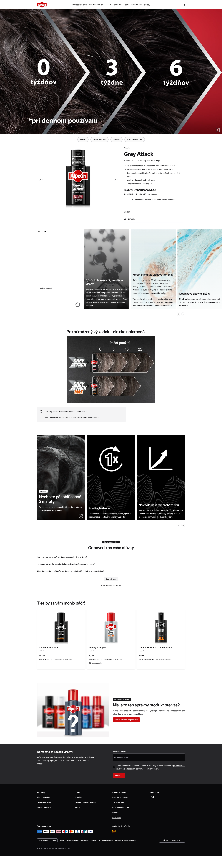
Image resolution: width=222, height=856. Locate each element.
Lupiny (115, 5)
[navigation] (111, 139)
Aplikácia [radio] (116, 139)
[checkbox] (114, 767)
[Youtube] (152, 797)
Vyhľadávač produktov (82, 5)
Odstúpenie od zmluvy (47, 840)
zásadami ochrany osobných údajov (142, 769)
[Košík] (183, 4)
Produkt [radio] (83, 139)
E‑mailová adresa (119, 751)
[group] (59, 269)
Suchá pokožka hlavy (128, 5)
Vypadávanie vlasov (102, 5)
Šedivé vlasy (144, 5)
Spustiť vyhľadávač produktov (126, 720)
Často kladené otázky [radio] (134, 139)
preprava (154, 194)
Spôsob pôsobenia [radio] (99, 139)
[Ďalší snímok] (115, 179)
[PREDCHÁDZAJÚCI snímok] (41, 179)
